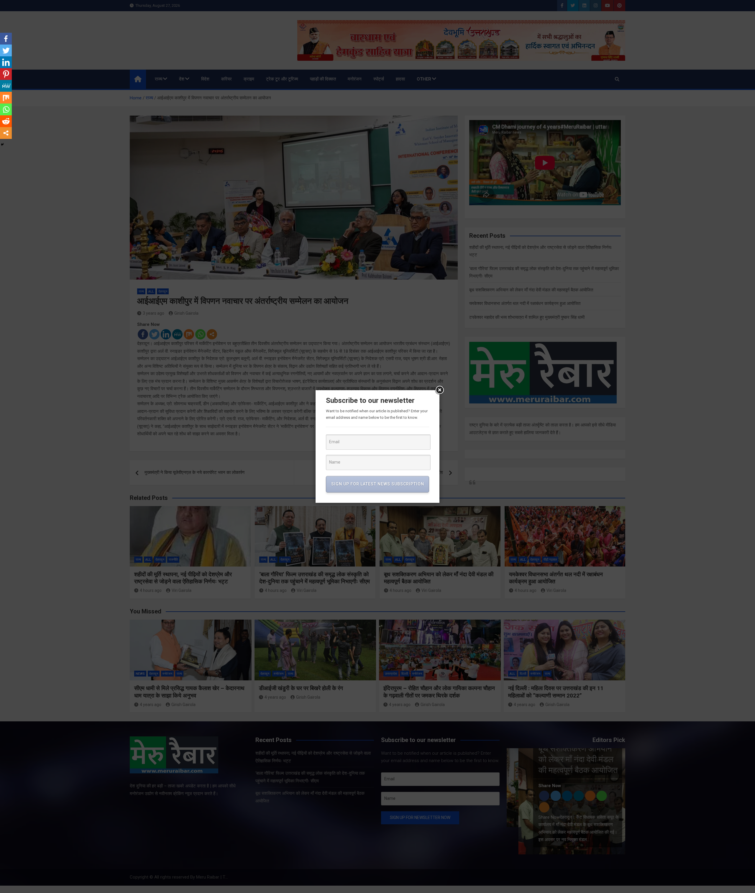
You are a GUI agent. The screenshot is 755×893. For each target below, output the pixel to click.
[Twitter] (6, 50)
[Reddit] (6, 121)
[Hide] (2, 144)
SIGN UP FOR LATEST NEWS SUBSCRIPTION (377, 484)
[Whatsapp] (6, 109)
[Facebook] (6, 39)
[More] (6, 133)
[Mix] (6, 98)
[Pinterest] (6, 74)
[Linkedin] (6, 62)
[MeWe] (6, 86)
